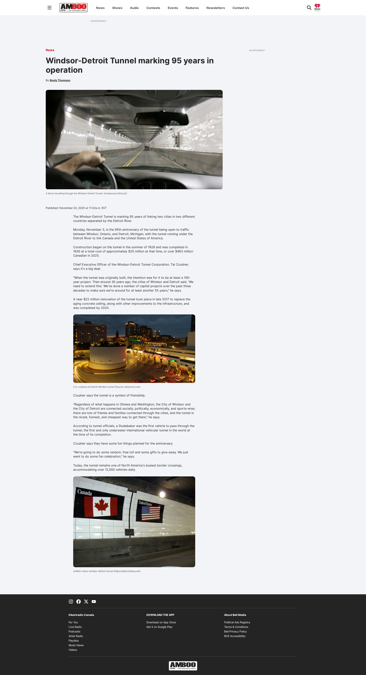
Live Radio (75, 626)
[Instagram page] (71, 601)
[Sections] (49, 7)
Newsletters (215, 8)
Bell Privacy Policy (235, 631)
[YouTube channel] (94, 601)
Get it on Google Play (159, 626)
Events (173, 8)
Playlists (74, 640)
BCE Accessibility (235, 636)
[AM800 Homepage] (73, 7)
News (100, 8)
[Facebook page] (78, 601)
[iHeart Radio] (317, 7)
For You (73, 622)
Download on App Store (161, 622)
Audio (134, 8)
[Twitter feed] (86, 601)
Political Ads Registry (237, 622)
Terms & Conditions (236, 626)
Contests (153, 8)
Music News (76, 645)
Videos (73, 649)
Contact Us (241, 8)
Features (192, 8)
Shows (117, 8)
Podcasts (74, 631)
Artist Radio (76, 636)
